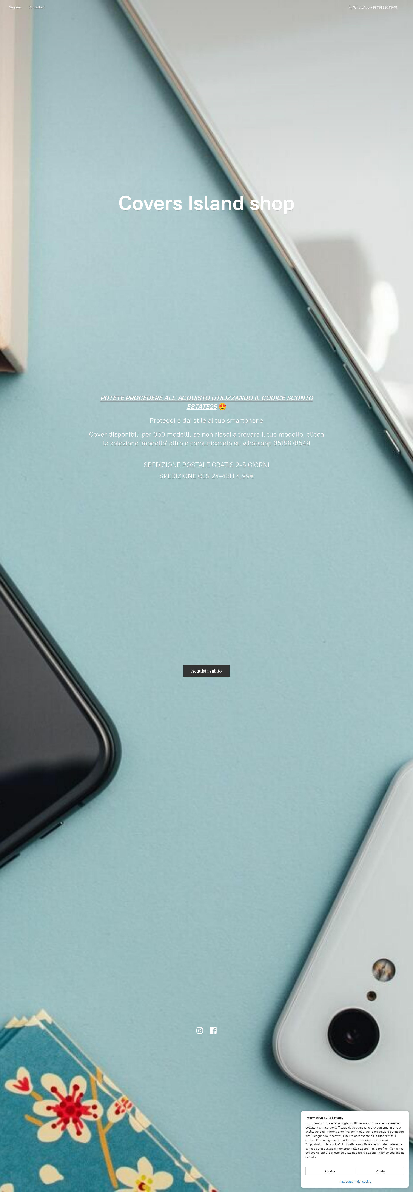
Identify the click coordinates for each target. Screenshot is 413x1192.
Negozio (15, 7)
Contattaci (36, 7)
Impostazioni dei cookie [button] (355, 1181)
